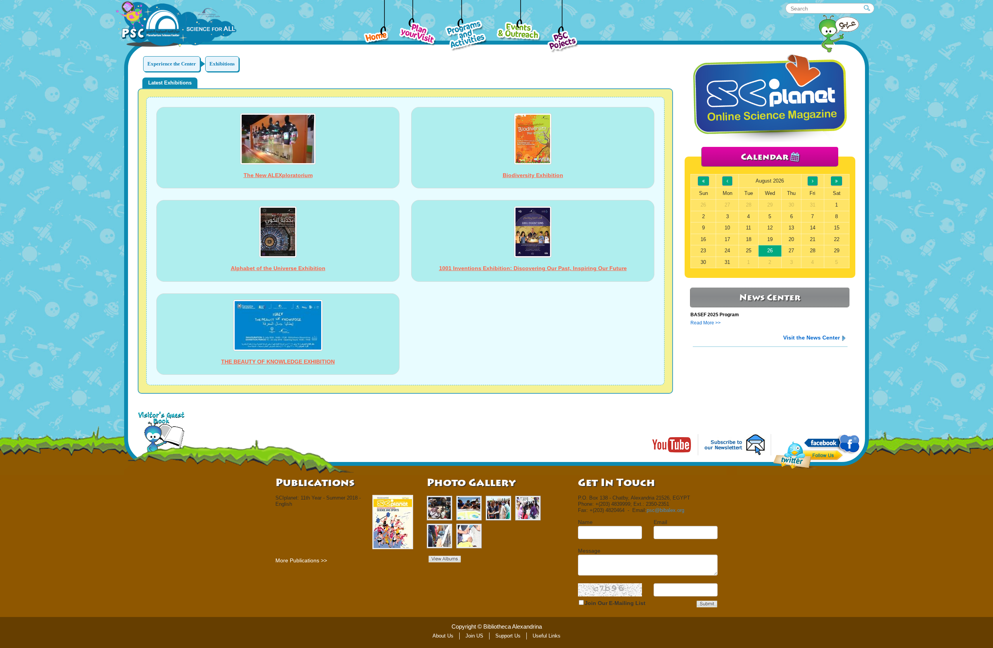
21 (812, 239)
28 (812, 250)
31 (727, 262)
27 (791, 250)
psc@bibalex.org (665, 510)
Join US (474, 636)
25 (748, 250)
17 (727, 239)
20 (791, 239)
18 (748, 239)
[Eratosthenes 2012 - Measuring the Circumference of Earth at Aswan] (439, 508)
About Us (442, 636)
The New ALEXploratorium (278, 175)
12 (770, 228)
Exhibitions (222, 64)
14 (812, 228)
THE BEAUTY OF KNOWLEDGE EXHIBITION (278, 361)
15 (836, 228)
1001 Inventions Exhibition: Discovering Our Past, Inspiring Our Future (533, 268)
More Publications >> (301, 560)
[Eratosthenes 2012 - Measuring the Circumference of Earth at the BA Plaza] (469, 508)
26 (770, 250)
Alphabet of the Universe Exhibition (278, 268)
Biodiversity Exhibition (533, 175)
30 (703, 262)
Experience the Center (171, 64)
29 (836, 250)
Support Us (508, 636)
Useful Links (547, 636)
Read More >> (705, 323)
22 (836, 239)
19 (770, 239)
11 (748, 228)
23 (703, 250)
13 (791, 228)
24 (727, 250)
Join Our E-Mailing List (615, 603)
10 (727, 228)
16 (703, 239)
